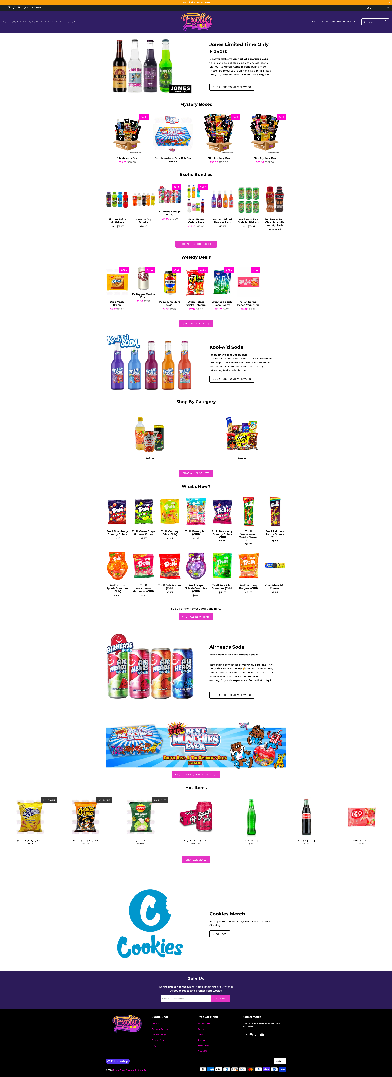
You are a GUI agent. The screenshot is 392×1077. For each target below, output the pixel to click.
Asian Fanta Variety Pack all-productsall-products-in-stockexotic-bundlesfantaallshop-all (195, 199)
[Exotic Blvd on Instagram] (8, 7)
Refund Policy (159, 1034)
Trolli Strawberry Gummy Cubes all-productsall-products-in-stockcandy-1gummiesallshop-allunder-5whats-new (117, 511)
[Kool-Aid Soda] (150, 362)
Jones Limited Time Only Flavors (239, 48)
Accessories (203, 1045)
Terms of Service (160, 1029)
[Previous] (11, 821)
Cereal (201, 1034)
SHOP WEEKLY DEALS (196, 323)
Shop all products (196, 473)
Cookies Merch (227, 914)
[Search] (385, 21)
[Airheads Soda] (150, 670)
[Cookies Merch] (150, 923)
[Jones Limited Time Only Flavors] (150, 65)
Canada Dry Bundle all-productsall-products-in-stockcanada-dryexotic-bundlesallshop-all (143, 199)
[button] (16, 22)
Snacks (242, 435)
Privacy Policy (158, 1040)
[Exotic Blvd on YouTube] (18, 7)
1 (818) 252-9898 (31, 7)
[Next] (381, 821)
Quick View (127, 140)
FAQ (154, 1045)
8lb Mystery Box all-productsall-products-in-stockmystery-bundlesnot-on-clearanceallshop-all (127, 134)
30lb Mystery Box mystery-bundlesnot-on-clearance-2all (219, 134)
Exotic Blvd (118, 1070)
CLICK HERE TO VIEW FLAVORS (232, 87)
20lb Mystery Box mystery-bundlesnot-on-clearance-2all (264, 134)
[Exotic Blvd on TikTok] (13, 7)
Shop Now (220, 933)
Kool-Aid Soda (226, 347)
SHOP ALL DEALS (196, 859)
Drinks (150, 435)
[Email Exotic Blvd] (3, 7)
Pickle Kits (203, 1051)
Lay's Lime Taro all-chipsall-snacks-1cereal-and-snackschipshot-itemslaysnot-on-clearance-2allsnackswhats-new (141, 817)
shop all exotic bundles (196, 244)
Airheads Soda (226, 647)
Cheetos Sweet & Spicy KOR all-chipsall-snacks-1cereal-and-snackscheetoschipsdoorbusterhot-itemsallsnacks (85, 817)
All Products (204, 1023)
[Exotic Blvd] (197, 21)
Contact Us (157, 1023)
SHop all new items (196, 616)
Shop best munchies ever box (196, 774)
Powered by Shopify (136, 1070)
